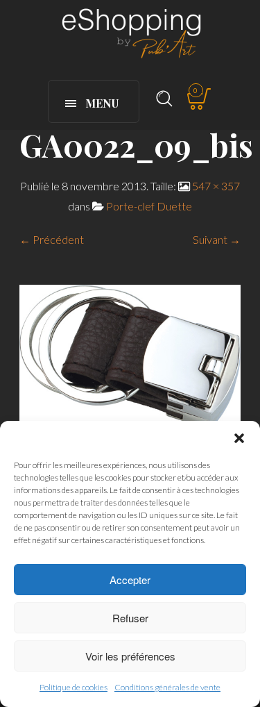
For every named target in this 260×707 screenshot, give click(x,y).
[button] (239, 438)
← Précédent (51, 239)
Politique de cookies (73, 687)
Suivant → (217, 239)
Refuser (130, 617)
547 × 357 (216, 185)
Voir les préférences (130, 656)
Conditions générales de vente (167, 687)
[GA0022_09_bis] (130, 355)
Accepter (130, 579)
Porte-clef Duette (149, 206)
